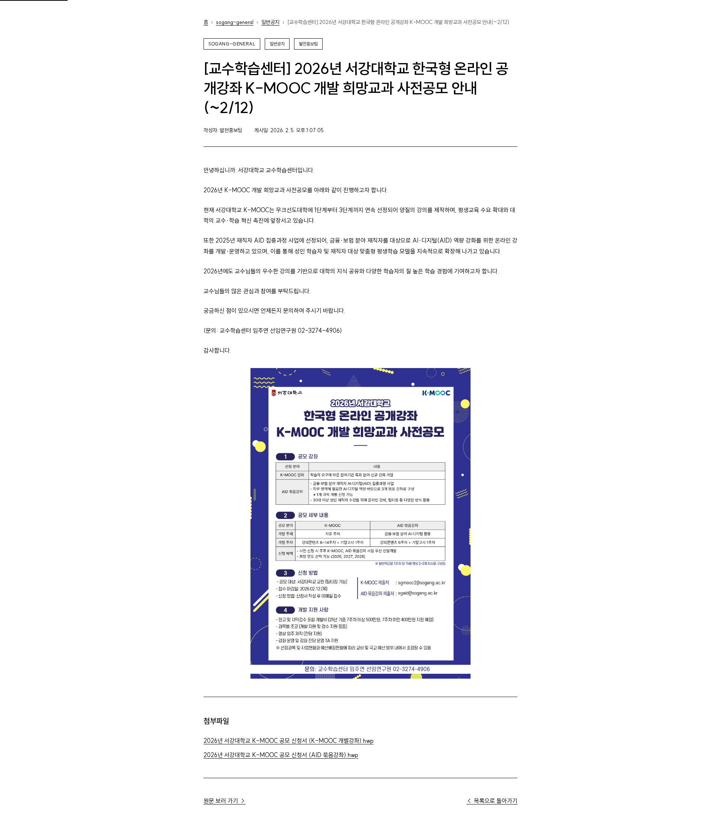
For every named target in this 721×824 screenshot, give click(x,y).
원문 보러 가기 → (225, 800)
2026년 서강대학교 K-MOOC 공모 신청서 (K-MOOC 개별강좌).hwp (289, 740)
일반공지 (270, 22)
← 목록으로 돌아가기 (491, 800)
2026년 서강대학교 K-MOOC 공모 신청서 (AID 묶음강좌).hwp (281, 755)
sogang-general (234, 22)
